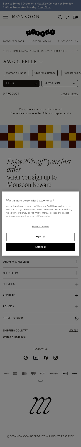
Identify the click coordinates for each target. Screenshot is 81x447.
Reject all (40, 237)
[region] (40, 223)
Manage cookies (40, 227)
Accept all (40, 247)
